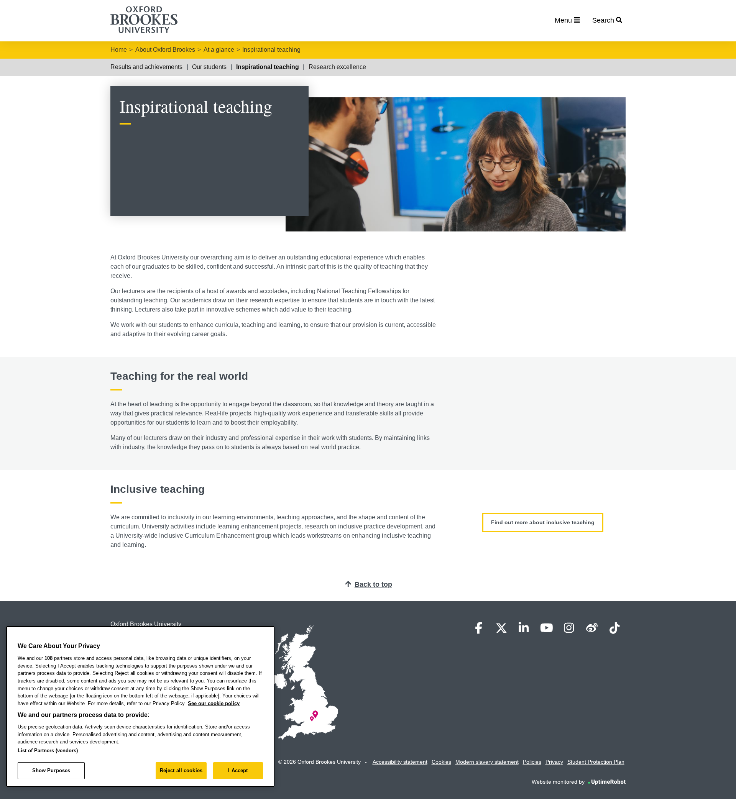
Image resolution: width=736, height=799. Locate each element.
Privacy (554, 762)
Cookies (441, 762)
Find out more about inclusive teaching (543, 522)
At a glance (219, 49)
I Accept (238, 770)
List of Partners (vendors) (48, 750)
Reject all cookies (181, 770)
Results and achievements (146, 67)
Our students (209, 67)
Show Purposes (51, 770)
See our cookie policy (214, 703)
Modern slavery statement (487, 762)
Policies (532, 762)
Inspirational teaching (271, 49)
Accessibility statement (400, 762)
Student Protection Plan (595, 762)
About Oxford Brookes (165, 49)
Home (118, 49)
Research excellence (337, 67)
